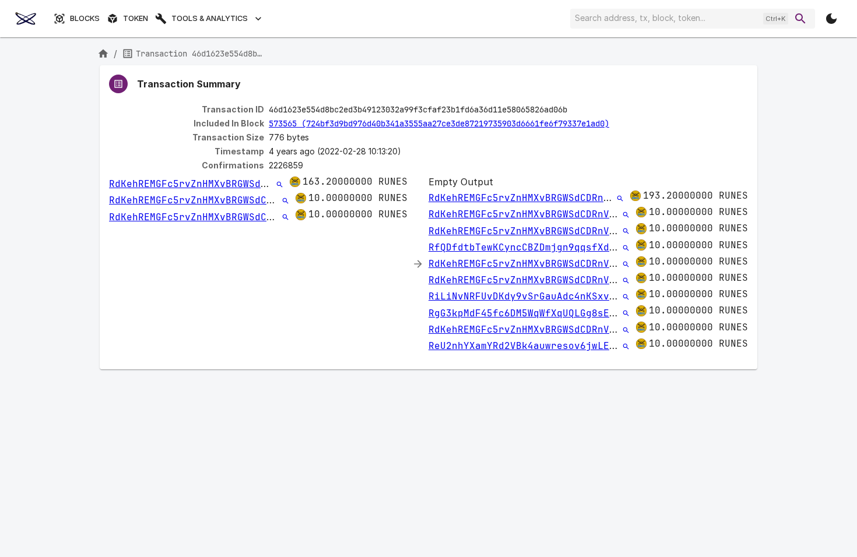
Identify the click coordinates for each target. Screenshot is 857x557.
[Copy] (575, 110)
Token (135, 18)
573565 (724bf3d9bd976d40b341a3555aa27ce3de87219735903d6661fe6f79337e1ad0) (439, 123)
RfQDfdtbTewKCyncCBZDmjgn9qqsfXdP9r (527, 247)
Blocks (85, 18)
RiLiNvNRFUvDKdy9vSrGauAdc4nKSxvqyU (527, 296)
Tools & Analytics (209, 18)
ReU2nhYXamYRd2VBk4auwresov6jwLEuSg (527, 346)
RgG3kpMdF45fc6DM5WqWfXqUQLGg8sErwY (527, 313)
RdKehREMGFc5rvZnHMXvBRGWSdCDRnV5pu (208, 184)
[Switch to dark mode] (831, 18)
